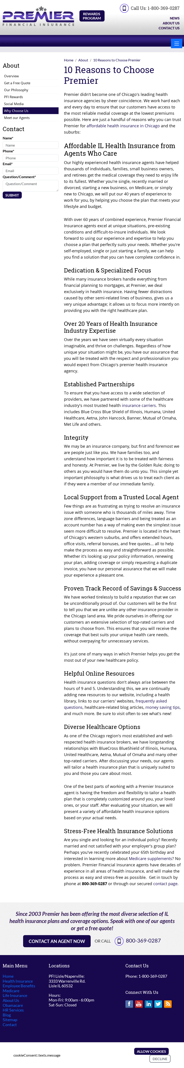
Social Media (14, 104)
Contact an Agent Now (57, 941)
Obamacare (13, 1005)
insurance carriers (139, 405)
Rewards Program (92, 16)
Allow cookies (151, 1051)
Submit (12, 195)
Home (8, 976)
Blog (7, 1015)
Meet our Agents (17, 117)
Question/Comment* (19, 177)
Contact (10, 1024)
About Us (171, 23)
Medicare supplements (150, 858)
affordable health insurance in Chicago (123, 125)
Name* (8, 138)
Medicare (11, 990)
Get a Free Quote (17, 83)
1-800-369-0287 (164, 8)
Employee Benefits (19, 986)
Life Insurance (15, 995)
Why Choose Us (16, 110)
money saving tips (162, 707)
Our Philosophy (16, 90)
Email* (8, 164)
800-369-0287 (143, 940)
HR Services (13, 1010)
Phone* (8, 151)
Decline (160, 1059)
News (175, 18)
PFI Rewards (13, 97)
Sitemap (10, 1019)
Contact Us (169, 28)
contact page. (166, 883)
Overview (11, 76)
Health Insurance (18, 981)
